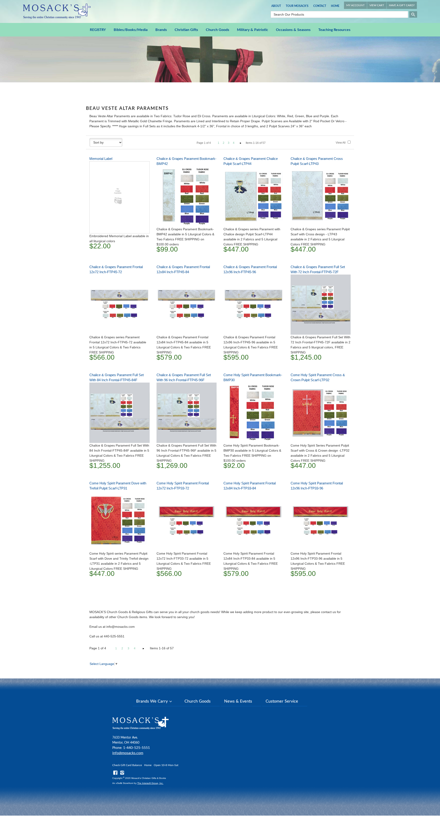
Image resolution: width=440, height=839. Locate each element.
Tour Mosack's (297, 6)
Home (335, 6)
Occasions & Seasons (293, 30)
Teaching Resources (334, 30)
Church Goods (217, 30)
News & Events (238, 701)
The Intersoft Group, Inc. (150, 783)
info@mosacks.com (127, 753)
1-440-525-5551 (136, 748)
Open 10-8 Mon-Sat (166, 765)
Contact (319, 6)
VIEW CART (376, 5)
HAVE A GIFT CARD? (402, 5)
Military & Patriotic (252, 30)
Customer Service (282, 701)
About (276, 6)
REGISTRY (98, 30)
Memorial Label (100, 159)
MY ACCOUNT (355, 5)
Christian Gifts (186, 30)
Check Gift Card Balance (127, 765)
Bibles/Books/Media (131, 30)
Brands (161, 30)
